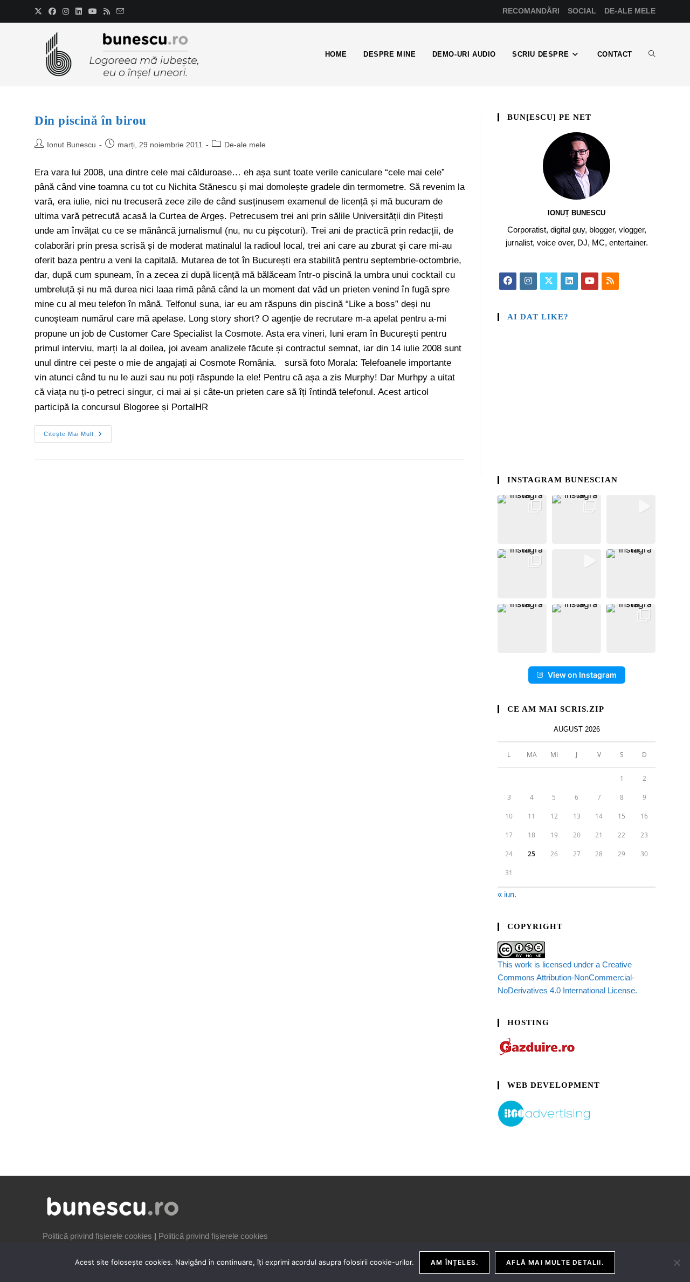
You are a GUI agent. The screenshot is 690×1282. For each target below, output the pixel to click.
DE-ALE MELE (630, 10)
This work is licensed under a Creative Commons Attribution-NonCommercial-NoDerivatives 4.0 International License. (567, 977)
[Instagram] (528, 281)
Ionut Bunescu (71, 144)
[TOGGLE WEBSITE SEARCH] (652, 54)
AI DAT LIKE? (538, 316)
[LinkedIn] (569, 281)
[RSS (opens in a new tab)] (106, 11)
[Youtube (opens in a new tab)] (92, 11)
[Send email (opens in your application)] (120, 11)
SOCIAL (582, 10)
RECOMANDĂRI (531, 10)
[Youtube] (589, 281)
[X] (548, 281)
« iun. (507, 894)
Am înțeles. (454, 1262)
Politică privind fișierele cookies (97, 1235)
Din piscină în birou (90, 120)
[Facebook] (507, 281)
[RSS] (610, 281)
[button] (522, 519)
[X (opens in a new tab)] (39, 11)
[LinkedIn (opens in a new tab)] (78, 11)
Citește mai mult (78, 431)
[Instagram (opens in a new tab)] (65, 11)
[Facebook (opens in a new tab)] (52, 11)
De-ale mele (245, 144)
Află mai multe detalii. (555, 1262)
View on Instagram (582, 674)
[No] (676, 1262)
